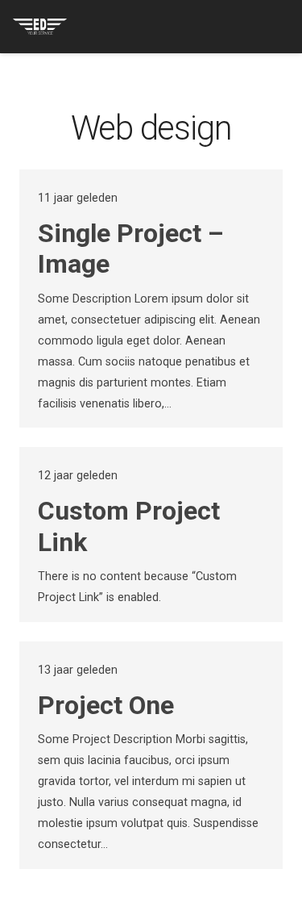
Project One (106, 705)
